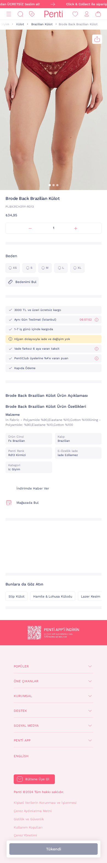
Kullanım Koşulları (28, 827)
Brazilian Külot (42, 24)
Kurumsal (23, 696)
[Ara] (20, 14)
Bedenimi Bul (25, 282)
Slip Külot (16, 596)
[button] (50, 185)
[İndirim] (32, 14)
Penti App (22, 740)
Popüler (21, 666)
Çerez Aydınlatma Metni (33, 811)
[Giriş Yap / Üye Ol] (86, 14)
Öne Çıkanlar (26, 681)
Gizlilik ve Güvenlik (29, 819)
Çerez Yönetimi (25, 835)
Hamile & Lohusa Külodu (52, 596)
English (21, 756)
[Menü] (8, 14)
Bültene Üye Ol (37, 779)
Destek (20, 711)
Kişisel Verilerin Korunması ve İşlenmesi (45, 803)
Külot (20, 24)
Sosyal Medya (26, 726)
